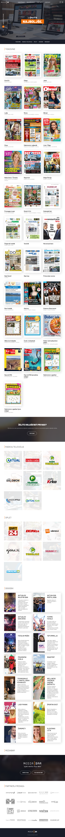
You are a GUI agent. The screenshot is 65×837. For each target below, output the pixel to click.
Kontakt (47, 2)
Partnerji (40, 2)
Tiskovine (18, 41)
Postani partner (38, 772)
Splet (35, 41)
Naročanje (21, 2)
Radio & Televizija (27, 41)
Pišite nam (31, 433)
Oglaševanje (31, 2)
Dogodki (41, 41)
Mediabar (47, 41)
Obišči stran (25, 772)
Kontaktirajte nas (3, 19)
